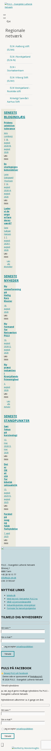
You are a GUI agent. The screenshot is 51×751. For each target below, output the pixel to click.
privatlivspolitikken (24, 646)
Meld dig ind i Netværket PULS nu (22, 598)
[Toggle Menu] (4, 14)
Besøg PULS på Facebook (15, 673)
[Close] (2, 745)
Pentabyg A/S (36, 676)
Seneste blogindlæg (14, 114)
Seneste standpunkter (16, 418)
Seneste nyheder (11, 278)
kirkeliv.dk (11, 595)
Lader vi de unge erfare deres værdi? (8, 216)
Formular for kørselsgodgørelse (21, 608)
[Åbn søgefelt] (8, 21)
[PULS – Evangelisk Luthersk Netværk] (19, 7)
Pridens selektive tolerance (9, 125)
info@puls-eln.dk (8, 577)
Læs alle (8, 264)
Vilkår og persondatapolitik (19, 601)
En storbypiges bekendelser (11, 166)
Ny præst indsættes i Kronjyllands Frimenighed (11, 372)
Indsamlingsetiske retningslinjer (21, 605)
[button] (18, 48)
